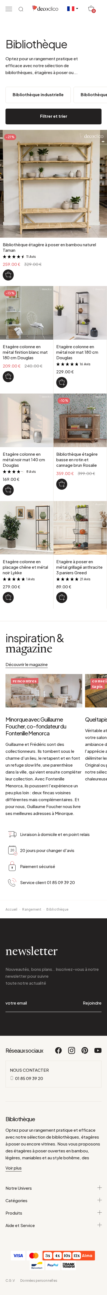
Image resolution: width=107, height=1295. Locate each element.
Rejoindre (92, 1002)
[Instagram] (72, 1053)
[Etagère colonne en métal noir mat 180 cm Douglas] (61, 382)
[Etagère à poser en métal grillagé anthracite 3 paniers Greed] (61, 597)
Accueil (11, 909)
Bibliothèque (57, 909)
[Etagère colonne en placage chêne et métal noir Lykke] (8, 597)
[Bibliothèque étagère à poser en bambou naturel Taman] (8, 275)
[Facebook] (59, 1053)
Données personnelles (38, 1280)
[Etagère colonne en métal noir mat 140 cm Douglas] (8, 490)
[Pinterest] (85, 1053)
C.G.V (10, 1280)
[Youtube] (98, 1053)
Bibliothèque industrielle (38, 94)
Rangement (31, 909)
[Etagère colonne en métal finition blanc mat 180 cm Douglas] (8, 376)
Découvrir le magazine (26, 664)
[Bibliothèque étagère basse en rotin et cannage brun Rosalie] (61, 484)
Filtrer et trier (53, 116)
